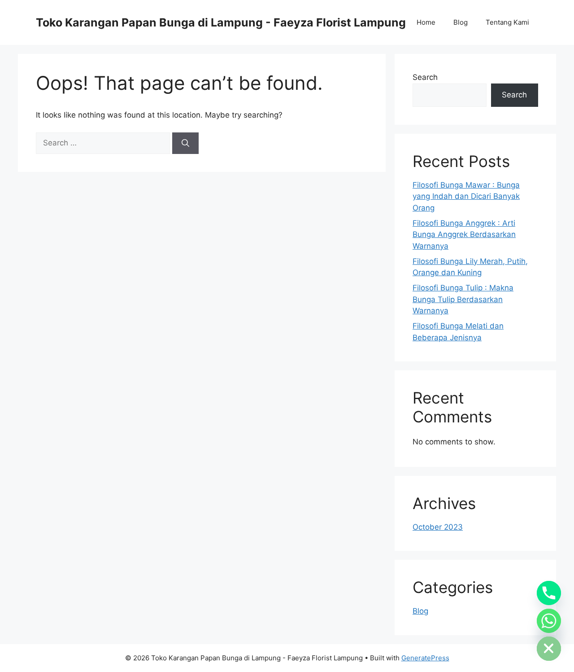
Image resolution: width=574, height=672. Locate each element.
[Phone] (549, 593)
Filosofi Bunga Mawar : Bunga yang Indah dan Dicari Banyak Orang (466, 196)
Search (425, 77)
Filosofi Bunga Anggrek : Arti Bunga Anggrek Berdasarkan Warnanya (464, 234)
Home (426, 22)
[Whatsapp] (549, 621)
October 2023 (438, 527)
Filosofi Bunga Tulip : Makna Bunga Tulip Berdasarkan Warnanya (463, 299)
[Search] (185, 143)
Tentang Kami (507, 22)
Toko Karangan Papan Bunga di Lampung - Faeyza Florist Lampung (221, 22)
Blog (460, 22)
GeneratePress (425, 658)
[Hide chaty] (549, 649)
